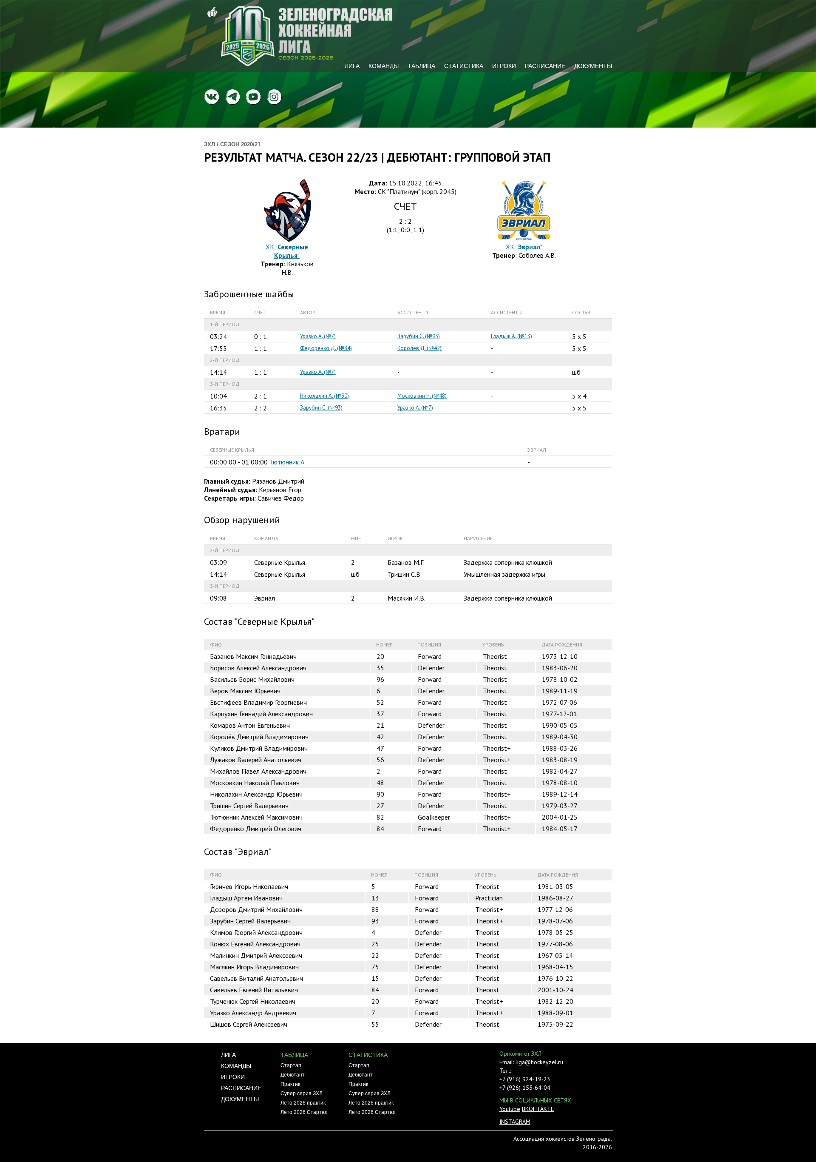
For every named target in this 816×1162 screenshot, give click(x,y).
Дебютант (292, 1075)
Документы (593, 66)
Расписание (545, 66)
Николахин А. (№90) (324, 395)
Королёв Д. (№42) (419, 348)
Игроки (504, 66)
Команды (383, 66)
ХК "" (287, 250)
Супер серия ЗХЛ (301, 1093)
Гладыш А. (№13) (511, 336)
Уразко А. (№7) (318, 336)
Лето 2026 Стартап (304, 1112)
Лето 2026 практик (303, 1103)
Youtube (509, 1109)
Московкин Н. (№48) (422, 395)
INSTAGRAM (514, 1121)
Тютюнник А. (287, 462)
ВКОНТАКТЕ (538, 1109)
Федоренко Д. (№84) (326, 348)
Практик (290, 1084)
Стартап (290, 1065)
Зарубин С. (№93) (418, 336)
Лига (352, 66)
